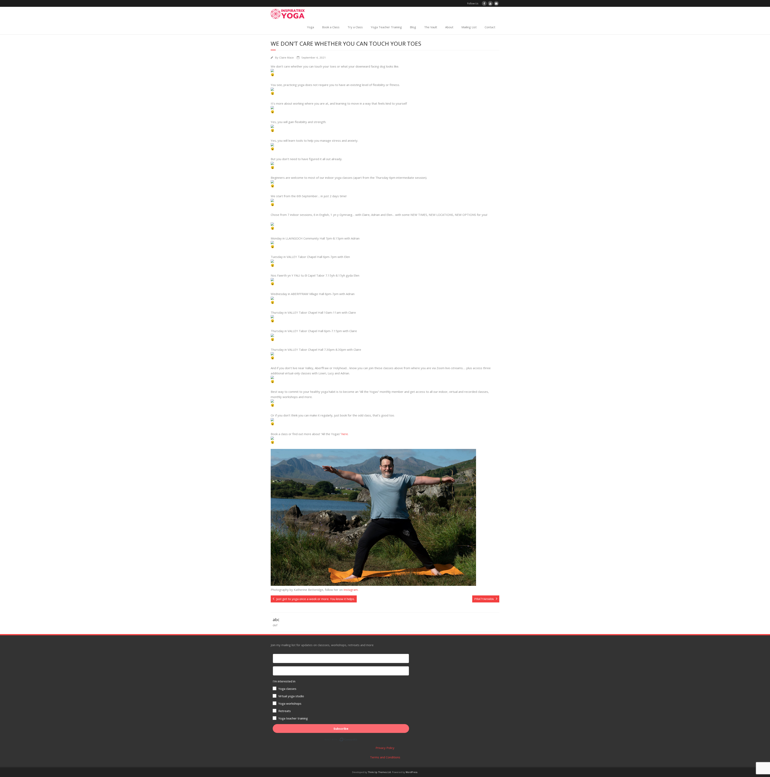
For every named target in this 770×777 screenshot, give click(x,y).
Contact (490, 27)
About (449, 27)
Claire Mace (286, 57)
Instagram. (350, 590)
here (344, 434)
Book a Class (330, 27)
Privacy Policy (385, 748)
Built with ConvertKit (357, 739)
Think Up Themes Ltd (379, 772)
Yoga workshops (289, 703)
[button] (341, 700)
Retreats (284, 711)
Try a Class (355, 27)
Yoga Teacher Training (386, 27)
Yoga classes (287, 689)
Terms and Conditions (385, 757)
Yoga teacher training (293, 718)
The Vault (430, 27)
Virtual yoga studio (291, 696)
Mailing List (469, 27)
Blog (413, 27)
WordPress (411, 772)
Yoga (310, 27)
